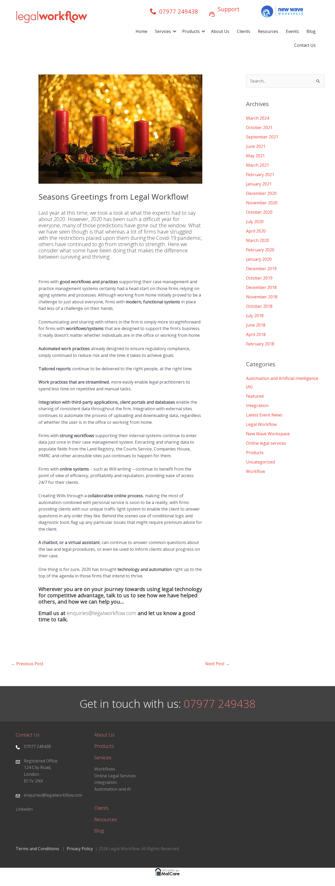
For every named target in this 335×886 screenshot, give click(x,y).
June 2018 (255, 325)
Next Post (217, 664)
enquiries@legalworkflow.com (100, 613)
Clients (243, 31)
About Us (220, 31)
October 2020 (259, 212)
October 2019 (259, 278)
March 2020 (257, 240)
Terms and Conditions (37, 849)
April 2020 (256, 231)
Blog (311, 31)
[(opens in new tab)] (282, 11)
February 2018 (260, 344)
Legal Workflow (261, 424)
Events (292, 31)
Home (141, 31)
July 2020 (255, 221)
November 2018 (261, 297)
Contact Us (305, 45)
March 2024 (257, 118)
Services (163, 31)
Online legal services (266, 443)
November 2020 (261, 203)
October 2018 (259, 306)
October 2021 (259, 127)
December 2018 (261, 287)
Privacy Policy (80, 849)
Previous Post (27, 664)
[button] (174, 32)
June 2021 (255, 146)
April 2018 (256, 334)
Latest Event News (264, 415)
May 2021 (255, 156)
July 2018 (255, 316)
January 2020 (259, 259)
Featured (255, 396)
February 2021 (260, 174)
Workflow (255, 471)
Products (191, 31)
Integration (257, 405)
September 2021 (262, 137)
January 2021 (259, 184)
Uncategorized (260, 462)
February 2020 (260, 250)
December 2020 (261, 193)
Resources (268, 31)
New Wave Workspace (268, 434)
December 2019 (261, 268)
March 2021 (257, 165)
